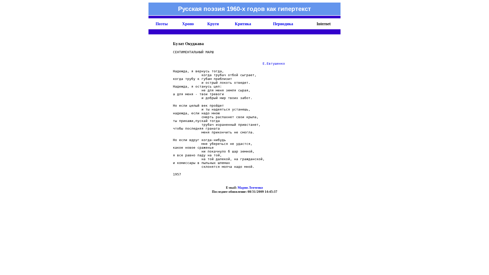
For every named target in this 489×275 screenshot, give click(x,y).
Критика (243, 24)
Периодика (283, 24)
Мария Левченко (250, 187)
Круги (213, 24)
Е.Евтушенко (274, 63)
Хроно (188, 24)
